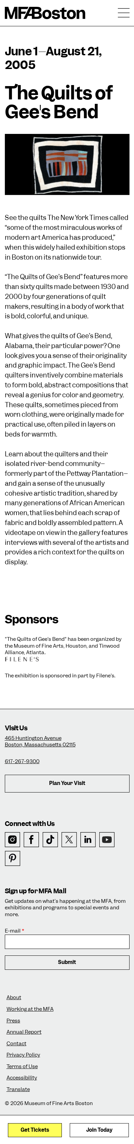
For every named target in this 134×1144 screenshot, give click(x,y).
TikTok (50, 839)
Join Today (99, 1130)
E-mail (13, 931)
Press (13, 1021)
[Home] (45, 13)
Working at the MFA (30, 1009)
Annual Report (24, 1032)
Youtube (107, 839)
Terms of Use (22, 1066)
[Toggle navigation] (124, 13)
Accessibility (22, 1078)
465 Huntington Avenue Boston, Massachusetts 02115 (40, 741)
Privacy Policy (23, 1055)
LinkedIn (88, 839)
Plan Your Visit (67, 783)
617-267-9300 (22, 761)
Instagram (12, 839)
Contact (16, 1043)
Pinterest (12, 858)
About (14, 997)
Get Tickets (35, 1130)
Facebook (31, 839)
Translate (18, 1089)
